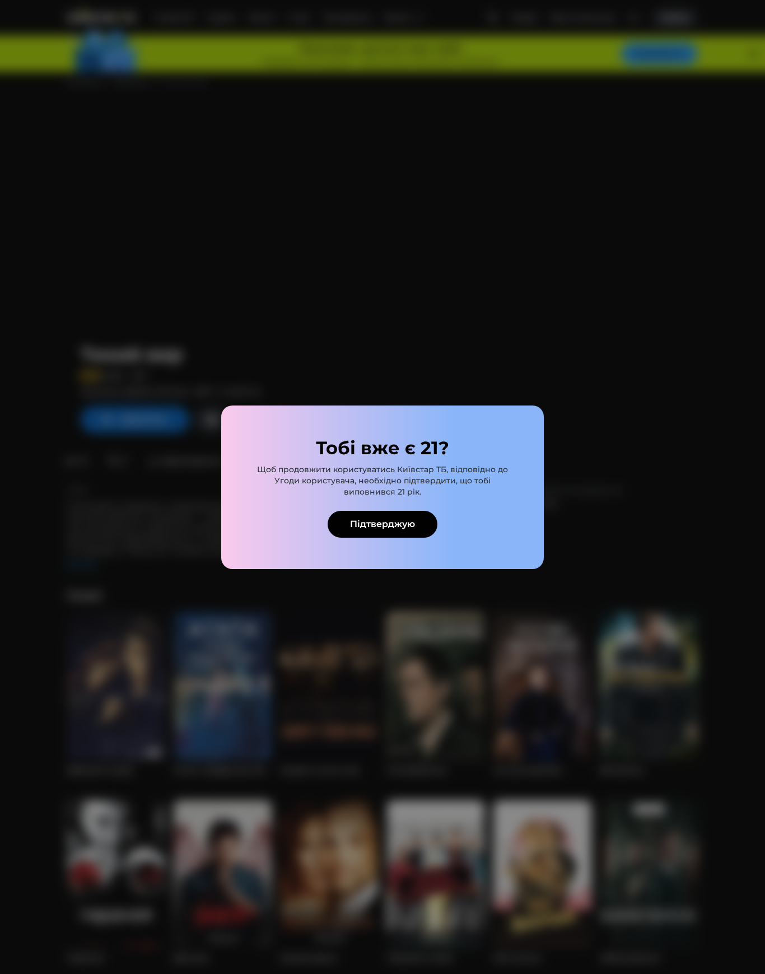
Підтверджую (382, 524)
